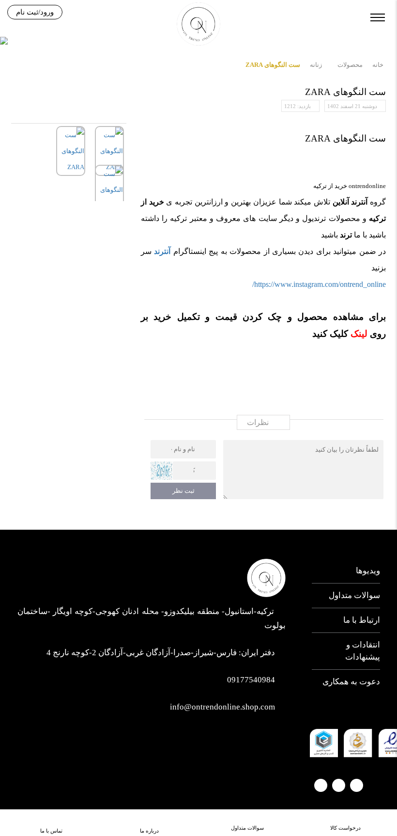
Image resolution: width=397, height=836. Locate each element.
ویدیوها (368, 570)
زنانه (316, 64)
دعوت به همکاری (351, 681)
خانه (377, 64)
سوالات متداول (354, 595)
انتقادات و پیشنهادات (362, 650)
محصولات (350, 64)
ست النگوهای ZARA (272, 64)
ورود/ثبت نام (35, 12)
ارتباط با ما (361, 620)
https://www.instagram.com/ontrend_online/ (319, 284)
